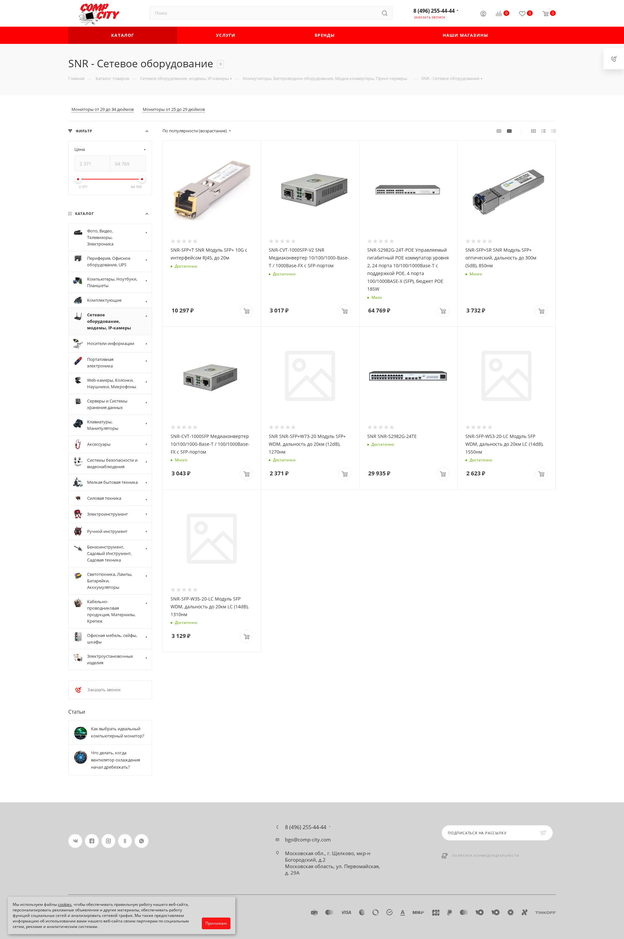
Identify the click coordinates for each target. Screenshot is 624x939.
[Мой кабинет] (483, 14)
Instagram (108, 841)
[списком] (543, 131)
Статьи (76, 711)
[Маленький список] (498, 131)
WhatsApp (142, 841)
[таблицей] (553, 131)
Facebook (92, 841)
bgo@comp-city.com (308, 839)
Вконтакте (75, 841)
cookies (65, 904)
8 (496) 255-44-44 (434, 10)
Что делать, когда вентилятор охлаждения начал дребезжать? (115, 760)
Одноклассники (125, 841)
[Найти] (385, 13)
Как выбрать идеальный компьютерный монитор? (117, 732)
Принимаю (216, 923)
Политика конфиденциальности (485, 855)
